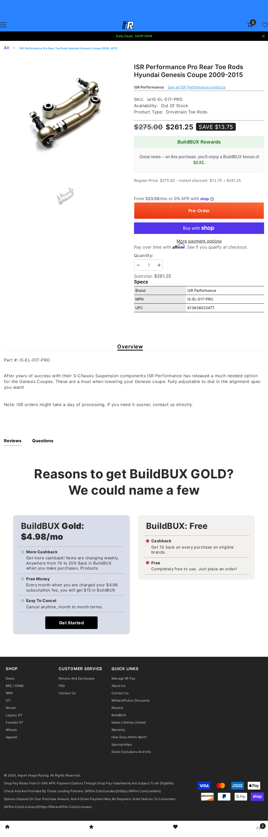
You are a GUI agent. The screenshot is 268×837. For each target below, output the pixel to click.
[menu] (3, 25)
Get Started (71, 622)
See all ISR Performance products (196, 87)
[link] (7, 827)
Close (263, 36)
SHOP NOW (143, 36)
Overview (130, 347)
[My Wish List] (265, 25)
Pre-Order (199, 210)
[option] (65, 115)
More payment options (199, 241)
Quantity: (144, 255)
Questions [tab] (42, 440)
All (6, 47)
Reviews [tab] (12, 440)
